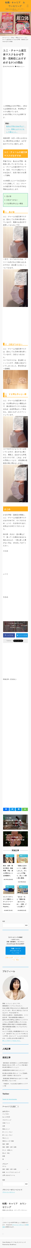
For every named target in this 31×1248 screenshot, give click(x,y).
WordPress (13, 1244)
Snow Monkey (6, 1242)
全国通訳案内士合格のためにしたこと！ (13, 1070)
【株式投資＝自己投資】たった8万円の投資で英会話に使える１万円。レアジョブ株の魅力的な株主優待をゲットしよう (15, 1065)
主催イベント (6, 1123)
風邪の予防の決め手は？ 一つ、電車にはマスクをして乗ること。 (16, 129)
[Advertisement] (15, 86)
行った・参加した (7, 1150)
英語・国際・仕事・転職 (9, 1147)
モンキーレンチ (21, 1242)
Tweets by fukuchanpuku (9, 1099)
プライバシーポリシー (8, 1192)
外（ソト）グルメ (7, 1132)
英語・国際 (5, 1144)
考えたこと (5, 1138)
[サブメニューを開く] (27, 1169)
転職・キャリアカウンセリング (11, 1172)
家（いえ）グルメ (7, 1135)
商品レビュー (21, 66)
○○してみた (5, 1114)
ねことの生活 (6, 1117)
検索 (3, 921)
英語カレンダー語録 (8, 1141)
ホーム (4, 1166)
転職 (3, 1156)
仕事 (3, 1126)
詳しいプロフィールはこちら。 (11, 1040)
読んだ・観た (6, 1153)
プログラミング (6, 1120)
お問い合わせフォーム (8, 1175)
